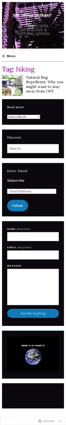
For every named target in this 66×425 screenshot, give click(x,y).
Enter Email (17, 171)
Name (19, 229)
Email (19, 247)
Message (14, 265)
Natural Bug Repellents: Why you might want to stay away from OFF (44, 84)
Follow (17, 205)
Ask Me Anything (33, 313)
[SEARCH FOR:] (33, 148)
